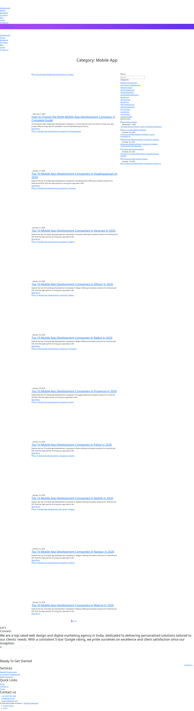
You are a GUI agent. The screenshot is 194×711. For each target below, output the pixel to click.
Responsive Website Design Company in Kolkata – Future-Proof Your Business (139, 145)
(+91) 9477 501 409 (8, 696)
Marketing (4, 13)
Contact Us (4, 23)
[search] (146, 77)
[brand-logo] (97, 30)
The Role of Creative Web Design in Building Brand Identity (139, 155)
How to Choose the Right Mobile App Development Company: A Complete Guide (73, 118)
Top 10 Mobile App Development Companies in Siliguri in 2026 (72, 284)
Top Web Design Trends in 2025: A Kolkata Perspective (141, 127)
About (2, 684)
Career (2, 20)
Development (5, 8)
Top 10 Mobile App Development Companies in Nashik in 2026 (72, 498)
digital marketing (6, 677)
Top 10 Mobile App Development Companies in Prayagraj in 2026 (74, 391)
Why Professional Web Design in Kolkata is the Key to (140, 163)
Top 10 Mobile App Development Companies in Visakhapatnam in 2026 (74, 175)
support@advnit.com (9, 701)
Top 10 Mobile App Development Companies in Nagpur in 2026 (73, 552)
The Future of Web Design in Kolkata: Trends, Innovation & (137, 135)
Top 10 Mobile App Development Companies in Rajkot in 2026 (72, 338)
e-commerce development (10, 674)
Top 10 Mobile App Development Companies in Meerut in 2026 (73, 605)
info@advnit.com (8, 698)
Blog (1, 18)
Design (2, 10)
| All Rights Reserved (30, 703)
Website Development (8, 672)
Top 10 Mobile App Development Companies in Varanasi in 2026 (73, 230)
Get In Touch (9, 26)
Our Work (4, 15)
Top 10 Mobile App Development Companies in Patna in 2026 (72, 445)
